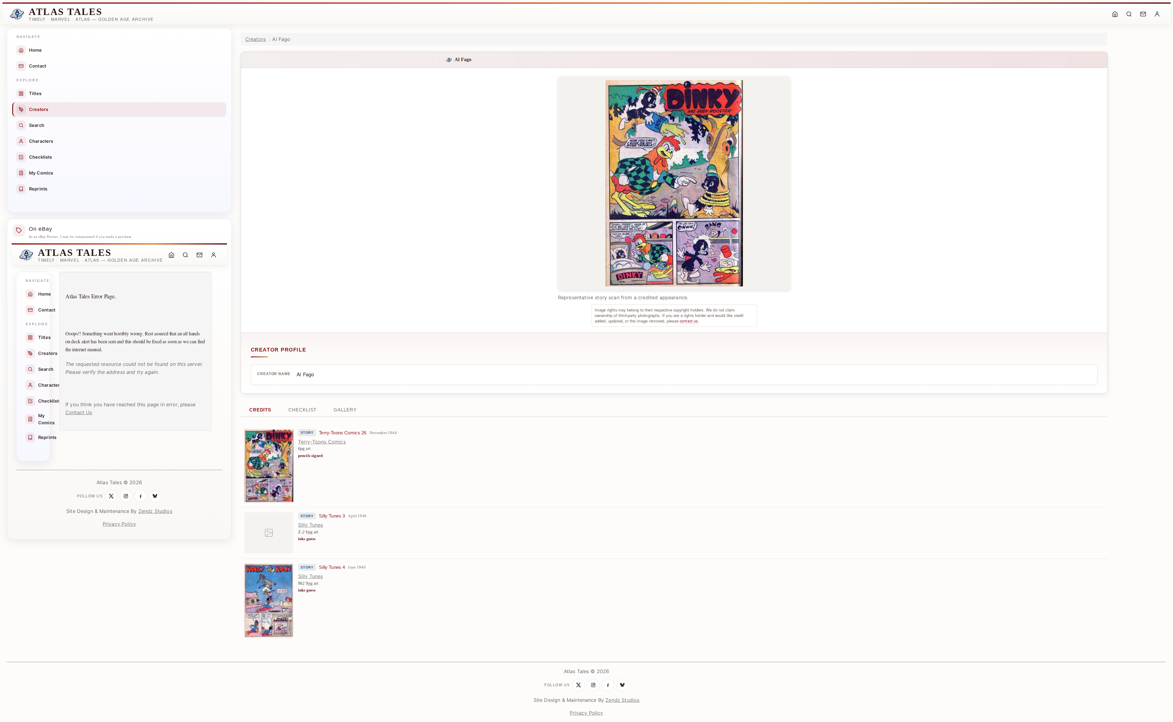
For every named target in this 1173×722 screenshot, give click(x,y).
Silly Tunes (310, 525)
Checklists (40, 157)
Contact (37, 65)
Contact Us (78, 412)
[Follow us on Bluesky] (155, 496)
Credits (260, 409)
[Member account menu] (1157, 14)
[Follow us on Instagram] (126, 496)
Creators (38, 109)
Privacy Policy (119, 524)
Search (36, 125)
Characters (41, 141)
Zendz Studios (155, 511)
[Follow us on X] (111, 496)
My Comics (41, 172)
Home (35, 50)
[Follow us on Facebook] (140, 496)
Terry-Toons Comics (322, 442)
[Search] (1129, 14)
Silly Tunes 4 (332, 567)
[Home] (1115, 14)
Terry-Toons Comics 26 (342, 432)
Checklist (302, 409)
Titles (35, 93)
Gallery (345, 409)
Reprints (38, 188)
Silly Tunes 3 (332, 516)
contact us (689, 321)
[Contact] (1143, 14)
